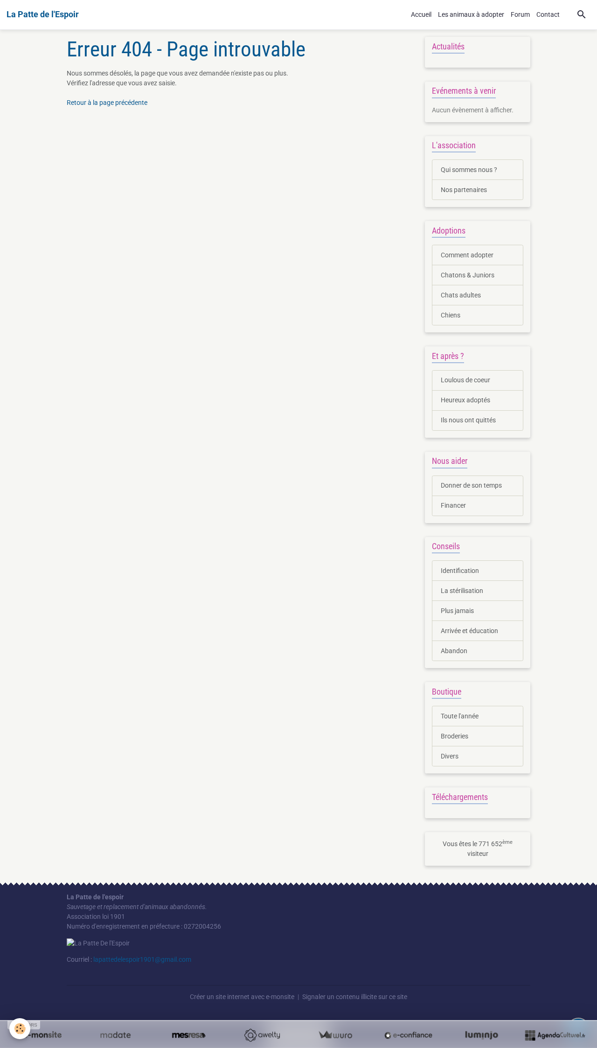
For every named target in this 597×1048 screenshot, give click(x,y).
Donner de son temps (471, 485)
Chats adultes (461, 295)
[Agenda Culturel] (555, 1034)
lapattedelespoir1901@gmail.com (142, 959)
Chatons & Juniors (467, 275)
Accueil (421, 14)
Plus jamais (457, 610)
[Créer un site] (42, 1034)
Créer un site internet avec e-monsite (242, 996)
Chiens (450, 315)
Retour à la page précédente (107, 102)
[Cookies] (19, 1028)
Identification (460, 570)
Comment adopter (467, 255)
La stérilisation (462, 590)
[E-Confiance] (408, 1034)
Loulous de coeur (465, 380)
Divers (449, 756)
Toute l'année (460, 716)
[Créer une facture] (335, 1034)
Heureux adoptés (465, 400)
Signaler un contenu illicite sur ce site (354, 996)
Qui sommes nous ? (469, 169)
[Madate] (115, 1034)
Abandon (454, 651)
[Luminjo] (481, 1034)
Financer (453, 505)
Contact (548, 14)
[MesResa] (189, 1034)
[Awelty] (262, 1034)
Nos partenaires (464, 189)
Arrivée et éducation (469, 630)
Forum (520, 14)
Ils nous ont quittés (468, 420)
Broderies (454, 736)
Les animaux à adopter (471, 14)
